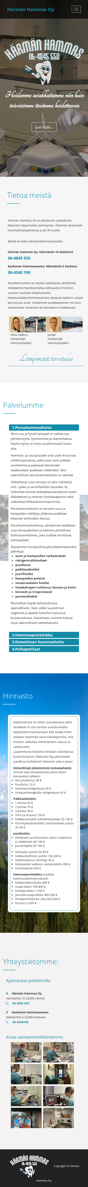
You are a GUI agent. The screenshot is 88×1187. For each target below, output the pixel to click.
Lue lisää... (44, 127)
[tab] (44, 427)
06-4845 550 (19, 258)
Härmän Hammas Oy (30, 9)
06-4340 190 (19, 272)
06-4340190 (20, 1022)
